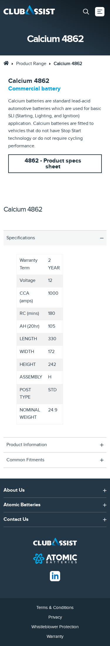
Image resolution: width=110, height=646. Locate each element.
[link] (6, 63)
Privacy (55, 617)
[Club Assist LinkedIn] (55, 575)
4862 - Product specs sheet (53, 163)
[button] (86, 11)
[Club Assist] (29, 11)
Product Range (31, 64)
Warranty (55, 636)
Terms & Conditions (55, 607)
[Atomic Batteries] (55, 558)
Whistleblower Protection (55, 626)
